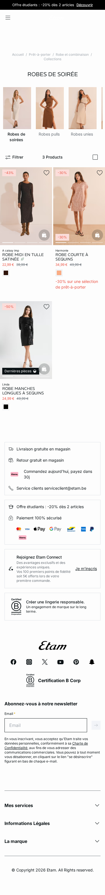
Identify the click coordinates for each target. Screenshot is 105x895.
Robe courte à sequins (71, 257)
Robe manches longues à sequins (23, 391)
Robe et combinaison (72, 54)
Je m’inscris (86, 568)
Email (9, 714)
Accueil (18, 54)
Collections (52, 59)
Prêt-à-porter (40, 54)
